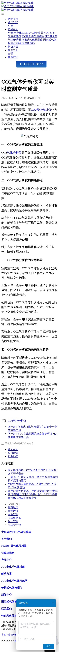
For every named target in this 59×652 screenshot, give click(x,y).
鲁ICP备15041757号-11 (14, 634)
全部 (10, 25)
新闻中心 (13, 449)
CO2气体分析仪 (41, 109)
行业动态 (13, 456)
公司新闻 (13, 452)
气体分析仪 (14, 152)
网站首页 (13, 19)
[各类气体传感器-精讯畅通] (29, 6)
